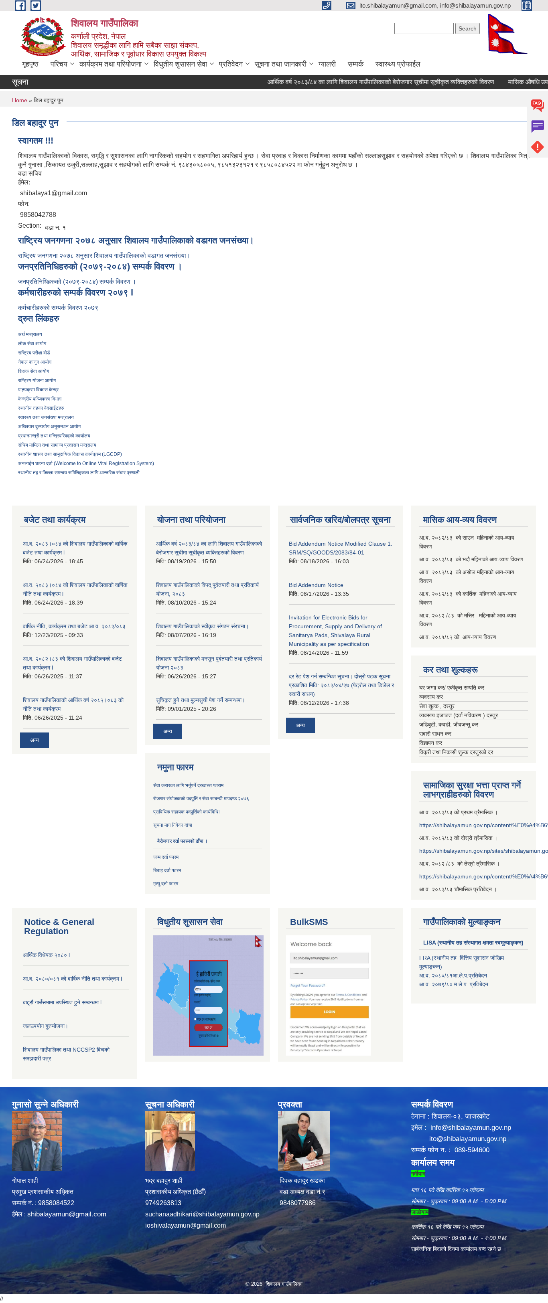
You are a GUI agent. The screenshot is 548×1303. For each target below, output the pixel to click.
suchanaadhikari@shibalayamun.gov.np (202, 1214)
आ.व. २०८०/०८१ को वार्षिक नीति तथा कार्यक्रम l (72, 978)
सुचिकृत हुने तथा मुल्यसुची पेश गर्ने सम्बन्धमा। (200, 700)
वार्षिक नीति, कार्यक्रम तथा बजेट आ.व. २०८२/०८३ (74, 626)
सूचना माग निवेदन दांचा (173, 825)
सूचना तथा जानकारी (280, 64)
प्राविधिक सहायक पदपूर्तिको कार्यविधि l (187, 812)
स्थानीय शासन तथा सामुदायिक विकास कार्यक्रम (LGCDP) (70, 454)
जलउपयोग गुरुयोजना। (45, 1026)
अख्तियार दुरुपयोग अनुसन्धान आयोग (49, 426)
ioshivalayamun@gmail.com (185, 1225)
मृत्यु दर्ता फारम (165, 883)
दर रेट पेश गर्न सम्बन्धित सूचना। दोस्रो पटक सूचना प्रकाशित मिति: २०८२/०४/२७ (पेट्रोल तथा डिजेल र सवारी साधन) (341, 685)
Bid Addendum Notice (316, 585)
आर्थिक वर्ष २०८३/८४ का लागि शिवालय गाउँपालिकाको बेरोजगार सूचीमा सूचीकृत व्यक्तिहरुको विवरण (359, 82)
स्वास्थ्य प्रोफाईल (397, 64)
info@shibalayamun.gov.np (470, 1127)
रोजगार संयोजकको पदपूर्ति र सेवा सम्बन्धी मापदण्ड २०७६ (201, 798)
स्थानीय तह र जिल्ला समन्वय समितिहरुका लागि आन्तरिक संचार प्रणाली (79, 472)
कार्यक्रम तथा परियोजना (110, 64)
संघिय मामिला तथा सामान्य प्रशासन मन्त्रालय (57, 445)
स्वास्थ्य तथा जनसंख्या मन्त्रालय (46, 417)
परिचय (59, 64)
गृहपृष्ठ (30, 64)
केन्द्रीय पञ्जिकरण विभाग (39, 399)
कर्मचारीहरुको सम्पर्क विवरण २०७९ (59, 307)
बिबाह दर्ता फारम (167, 870)
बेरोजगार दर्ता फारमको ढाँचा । (182, 841)
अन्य (34, 740)
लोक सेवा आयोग (32, 343)
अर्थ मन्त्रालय (30, 334)
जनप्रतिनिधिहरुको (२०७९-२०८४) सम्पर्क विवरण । (77, 281)
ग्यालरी (327, 64)
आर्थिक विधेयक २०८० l (46, 955)
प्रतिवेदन (231, 64)
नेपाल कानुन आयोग (34, 362)
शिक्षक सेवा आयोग (33, 371)
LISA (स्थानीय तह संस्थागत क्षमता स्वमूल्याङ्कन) (473, 942)
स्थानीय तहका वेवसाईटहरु (41, 408)
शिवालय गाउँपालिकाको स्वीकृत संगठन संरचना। (202, 626)
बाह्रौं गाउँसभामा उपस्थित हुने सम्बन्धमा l (62, 1002)
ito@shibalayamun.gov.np (467, 1139)
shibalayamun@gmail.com (66, 1214)
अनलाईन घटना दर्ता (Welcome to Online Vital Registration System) (86, 463)
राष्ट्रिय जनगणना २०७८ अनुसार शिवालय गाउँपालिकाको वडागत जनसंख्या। (104, 255)
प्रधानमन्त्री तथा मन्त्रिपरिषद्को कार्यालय (54, 436)
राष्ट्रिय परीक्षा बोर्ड (34, 353)
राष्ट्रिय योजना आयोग (37, 380)
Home (19, 100)
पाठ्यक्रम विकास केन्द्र (38, 390)
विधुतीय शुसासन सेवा (180, 64)
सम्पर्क (355, 64)
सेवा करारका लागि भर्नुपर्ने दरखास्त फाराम (188, 785)
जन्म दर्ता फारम (166, 857)
